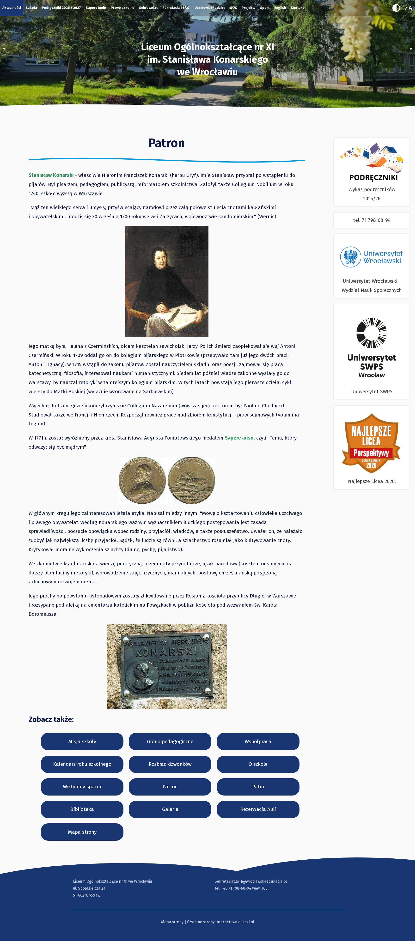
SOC (233, 8)
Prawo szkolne (122, 8)
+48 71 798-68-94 (236, 888)
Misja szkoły (82, 741)
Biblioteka (82, 809)
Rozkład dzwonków (170, 764)
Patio (258, 787)
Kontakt (297, 8)
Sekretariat (148, 8)
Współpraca (258, 741)
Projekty (248, 8)
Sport (264, 8)
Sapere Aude (96, 8)
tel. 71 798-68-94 (372, 220)
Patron (170, 787)
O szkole (258, 764)
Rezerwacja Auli (258, 809)
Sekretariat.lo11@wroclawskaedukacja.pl (251, 881)
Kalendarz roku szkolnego (82, 764)
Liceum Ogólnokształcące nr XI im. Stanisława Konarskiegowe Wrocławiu (207, 59)
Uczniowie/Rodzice (210, 8)
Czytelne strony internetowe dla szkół (220, 922)
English (280, 8)
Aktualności (11, 8)
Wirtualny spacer (82, 787)
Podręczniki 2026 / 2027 (61, 8)
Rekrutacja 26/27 (176, 8)
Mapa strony (82, 832)
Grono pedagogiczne (170, 741)
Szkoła (31, 8)
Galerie (170, 809)
